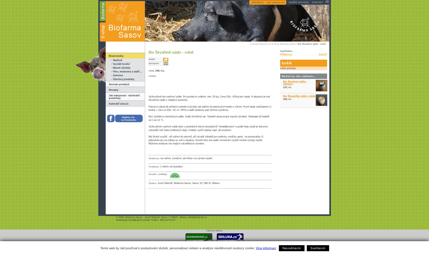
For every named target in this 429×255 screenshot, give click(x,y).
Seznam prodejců (119, 84)
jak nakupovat (276, 2)
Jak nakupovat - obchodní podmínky (124, 96)
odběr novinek (299, 2)
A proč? (323, 54)
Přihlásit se (286, 54)
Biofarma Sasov (133, 217)
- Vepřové (116, 60)
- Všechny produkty (122, 79)
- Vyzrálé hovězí (120, 64)
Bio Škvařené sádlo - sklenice (295, 82)
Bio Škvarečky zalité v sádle (299, 96)
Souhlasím (318, 248)
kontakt (317, 2)
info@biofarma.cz (197, 217)
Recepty (113, 90)
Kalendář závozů (118, 103)
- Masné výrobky (120, 67)
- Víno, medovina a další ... (126, 71)
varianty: (153, 76)
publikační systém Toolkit (144, 220)
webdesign (122, 220)
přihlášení (258, 2)
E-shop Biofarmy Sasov (284, 44)
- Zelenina (117, 75)
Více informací (266, 248)
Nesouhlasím (291, 248)
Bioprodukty (116, 56)
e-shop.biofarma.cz (260, 44)
